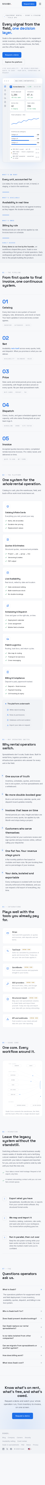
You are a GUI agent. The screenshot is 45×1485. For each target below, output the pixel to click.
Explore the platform (13, 62)
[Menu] (40, 3)
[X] (7, 1449)
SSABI (7, 3)
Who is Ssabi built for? (13, 1311)
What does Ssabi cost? (13, 1363)
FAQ (22, 1445)
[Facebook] (11, 1449)
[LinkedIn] (3, 1449)
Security (28, 1437)
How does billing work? (13, 1355)
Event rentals (22, 1441)
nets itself (15, 348)
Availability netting (8, 1441)
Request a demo (12, 55)
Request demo (29, 4)
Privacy (35, 1445)
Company (11, 1437)
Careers (20, 1437)
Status (28, 1445)
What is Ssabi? (9, 1289)
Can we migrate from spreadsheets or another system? (20, 1346)
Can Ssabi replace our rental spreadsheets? (15, 1327)
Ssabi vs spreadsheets (10, 1445)
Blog (4, 1437)
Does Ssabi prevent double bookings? (20, 1318)
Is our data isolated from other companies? (17, 1337)
